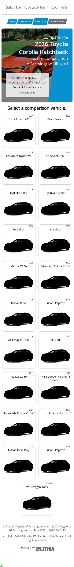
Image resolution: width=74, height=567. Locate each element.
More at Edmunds (28, 92)
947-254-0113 (57, 530)
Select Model (25, 21)
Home (12, 21)
